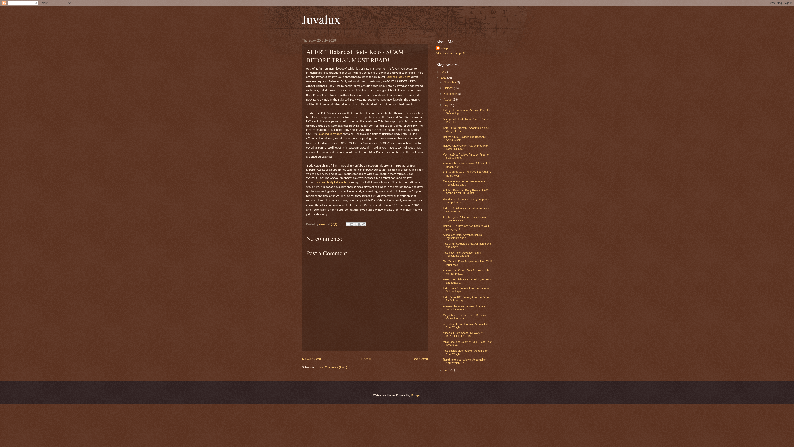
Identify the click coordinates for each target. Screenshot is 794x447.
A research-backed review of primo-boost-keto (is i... (464, 308)
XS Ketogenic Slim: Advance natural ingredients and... (465, 219)
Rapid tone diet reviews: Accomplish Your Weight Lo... (464, 361)
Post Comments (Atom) (333, 367)
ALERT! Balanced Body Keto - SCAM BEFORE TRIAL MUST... (465, 192)
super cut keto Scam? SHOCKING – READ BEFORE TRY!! (465, 334)
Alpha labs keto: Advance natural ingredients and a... (462, 236)
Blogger (415, 395)
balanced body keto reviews (332, 182)
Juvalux (321, 19)
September (451, 93)
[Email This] (348, 224)
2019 (444, 77)
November (450, 82)
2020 (444, 71)
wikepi (444, 48)
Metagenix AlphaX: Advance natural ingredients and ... (464, 183)
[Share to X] (356, 224)
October (449, 88)
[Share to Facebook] (360, 224)
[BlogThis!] (352, 224)
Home (366, 359)
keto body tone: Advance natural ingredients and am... (462, 254)
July (447, 105)
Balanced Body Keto (398, 77)
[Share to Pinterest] (364, 224)
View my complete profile (451, 53)
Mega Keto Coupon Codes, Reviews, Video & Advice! (465, 317)
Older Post (419, 359)
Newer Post (311, 359)
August (448, 99)
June (447, 370)
